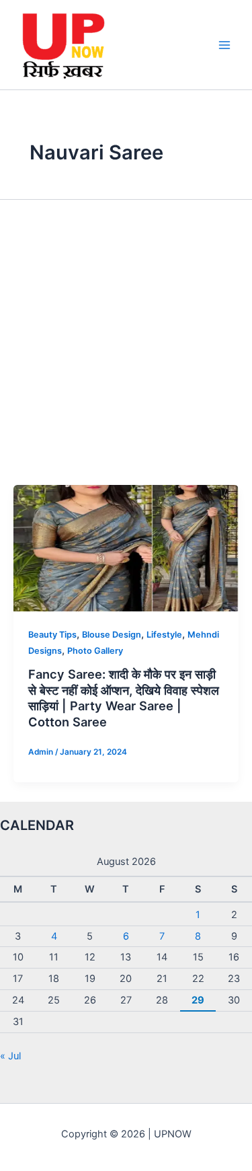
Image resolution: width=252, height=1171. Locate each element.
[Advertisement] (126, 352)
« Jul (10, 1056)
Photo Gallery (95, 651)
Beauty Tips (52, 635)
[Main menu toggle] (224, 45)
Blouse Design (111, 635)
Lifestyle (164, 635)
